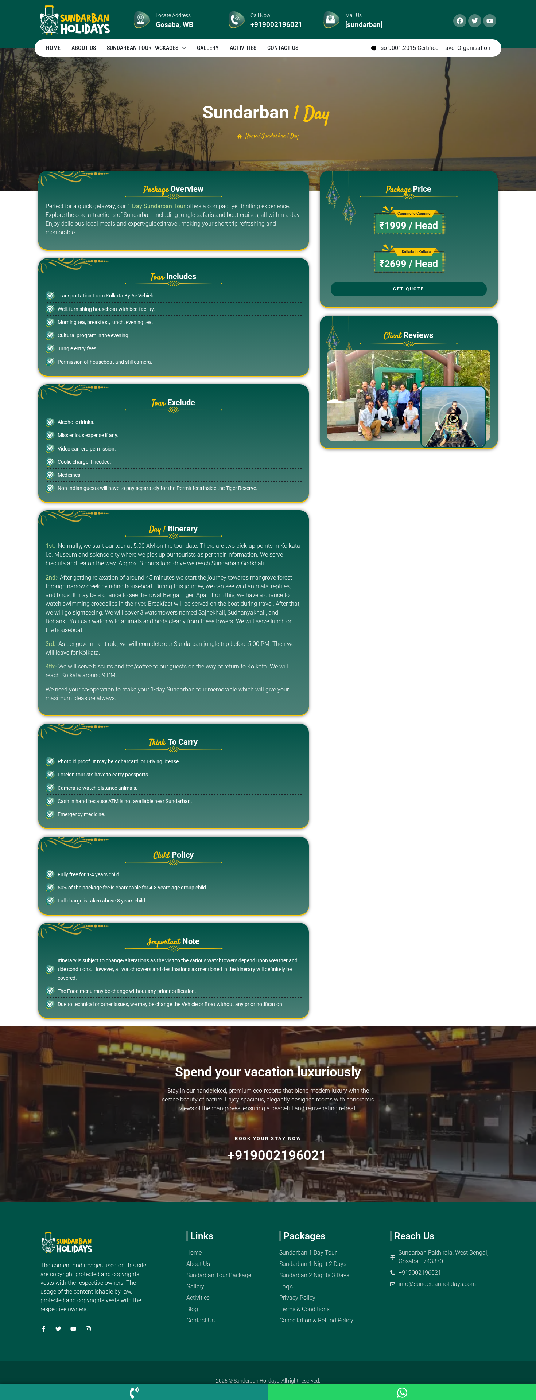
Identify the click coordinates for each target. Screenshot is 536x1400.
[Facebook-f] (43, 1329)
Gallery (208, 47)
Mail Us (353, 15)
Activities (243, 47)
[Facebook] (459, 20)
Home (53, 47)
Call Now (260, 15)
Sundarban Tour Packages (142, 47)
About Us (83, 47)
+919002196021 (276, 24)
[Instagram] (88, 1329)
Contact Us (282, 47)
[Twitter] (474, 20)
